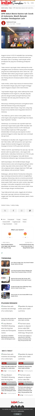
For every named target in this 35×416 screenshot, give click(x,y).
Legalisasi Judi (16, 221)
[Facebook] (13, 210)
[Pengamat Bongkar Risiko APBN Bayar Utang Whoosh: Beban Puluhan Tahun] (5, 287)
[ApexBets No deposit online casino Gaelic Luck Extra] (26, 311)
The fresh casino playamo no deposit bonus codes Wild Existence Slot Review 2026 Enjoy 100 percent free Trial (25, 338)
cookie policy (21, 411)
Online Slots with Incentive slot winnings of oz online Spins (8, 319)
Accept (17, 414)
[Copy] (30, 210)
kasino (25, 219)
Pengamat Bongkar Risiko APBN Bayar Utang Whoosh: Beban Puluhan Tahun (21, 287)
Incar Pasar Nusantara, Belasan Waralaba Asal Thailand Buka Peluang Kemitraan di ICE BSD (21, 271)
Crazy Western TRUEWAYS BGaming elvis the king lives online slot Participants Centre (8, 337)
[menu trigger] (31, 2)
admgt (5, 370)
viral (16, 224)
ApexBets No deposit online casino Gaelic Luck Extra (24, 319)
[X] (5, 210)
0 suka (18, 219)
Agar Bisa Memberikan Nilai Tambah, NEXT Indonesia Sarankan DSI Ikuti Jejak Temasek (21, 279)
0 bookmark (11, 219)
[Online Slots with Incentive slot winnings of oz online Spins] (9, 311)
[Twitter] (15, 407)
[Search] (27, 2)
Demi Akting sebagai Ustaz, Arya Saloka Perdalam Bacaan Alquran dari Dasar (22, 263)
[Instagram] (19, 407)
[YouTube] (22, 407)
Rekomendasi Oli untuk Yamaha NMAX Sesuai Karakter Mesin (21, 295)
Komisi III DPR (6, 221)
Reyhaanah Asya (11, 22)
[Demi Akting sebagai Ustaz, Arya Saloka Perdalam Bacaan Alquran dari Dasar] (5, 263)
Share (24, 221)
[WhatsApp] (21, 210)
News (3, 11)
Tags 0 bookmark (7, 224)
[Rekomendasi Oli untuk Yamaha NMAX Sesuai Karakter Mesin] (5, 295)
